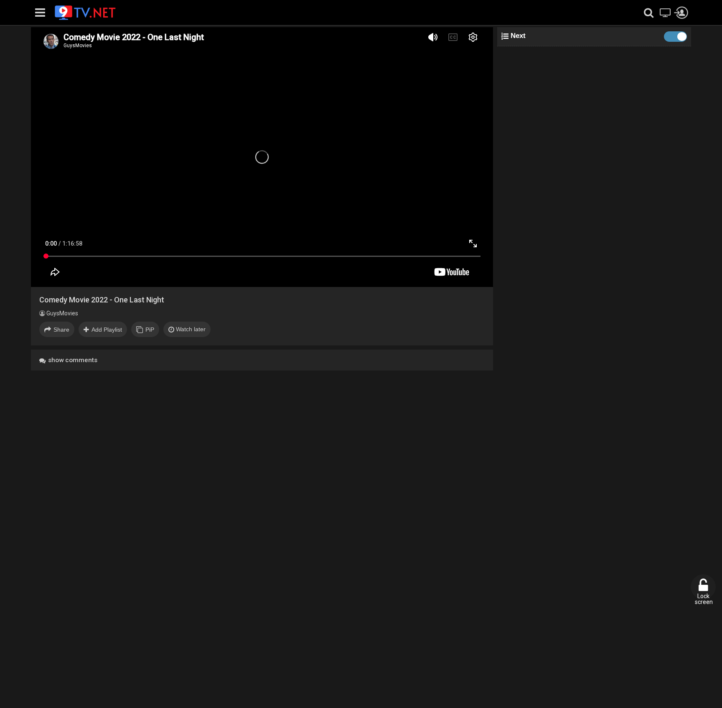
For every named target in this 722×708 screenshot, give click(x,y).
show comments (71, 360)
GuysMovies (61, 313)
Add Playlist (107, 329)
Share (61, 329)
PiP (149, 329)
